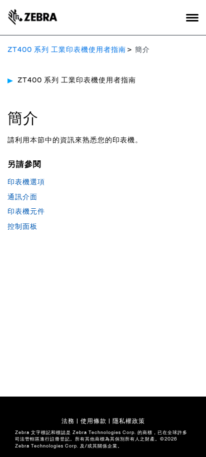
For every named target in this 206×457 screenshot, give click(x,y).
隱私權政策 (128, 421)
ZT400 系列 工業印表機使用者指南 (67, 49)
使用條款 (93, 421)
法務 (68, 421)
